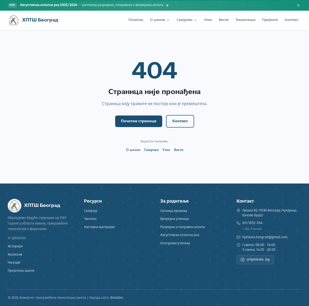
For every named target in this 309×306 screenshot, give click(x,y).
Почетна (135, 20)
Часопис (90, 219)
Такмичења (245, 20)
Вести (224, 20)
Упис (208, 20)
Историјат (15, 246)
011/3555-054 (252, 223)
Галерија (90, 211)
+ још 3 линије (252, 229)
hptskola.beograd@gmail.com (265, 237)
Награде (14, 262)
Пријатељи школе (21, 270)
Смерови (184, 20)
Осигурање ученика (175, 243)
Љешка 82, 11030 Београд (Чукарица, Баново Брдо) (269, 213)
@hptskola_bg (258, 259)
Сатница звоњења (173, 211)
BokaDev (116, 297)
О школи (157, 20)
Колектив (15, 254)
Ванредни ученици (174, 219)
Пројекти (270, 20)
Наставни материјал (99, 227)
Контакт (291, 20)
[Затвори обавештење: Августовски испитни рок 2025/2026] (298, 5)
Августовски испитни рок (179, 235)
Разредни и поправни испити (182, 227)
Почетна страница (138, 121)
